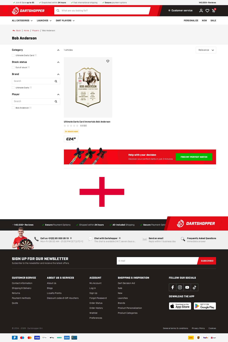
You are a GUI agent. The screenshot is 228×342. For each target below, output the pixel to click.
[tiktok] (194, 287)
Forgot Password (98, 298)
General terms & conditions (175, 328)
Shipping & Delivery (21, 288)
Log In (92, 288)
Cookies (212, 328)
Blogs (50, 288)
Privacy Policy (198, 328)
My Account (95, 283)
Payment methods (21, 298)
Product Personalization (130, 308)
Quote (15, 303)
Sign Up (93, 293)
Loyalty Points (54, 293)
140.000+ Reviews (207, 2)
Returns (16, 293)
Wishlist (93, 313)
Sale (120, 288)
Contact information (22, 283)
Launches (42, 20)
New (120, 293)
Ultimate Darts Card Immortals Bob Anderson (87, 121)
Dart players (64, 20)
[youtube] (187, 287)
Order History (96, 308)
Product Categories (128, 313)
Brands (121, 303)
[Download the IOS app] (180, 306)
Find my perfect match (194, 157)
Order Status (95, 303)
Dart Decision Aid (126, 283)
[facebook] (172, 287)
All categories (20, 20)
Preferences (95, 318)
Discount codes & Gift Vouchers (62, 298)
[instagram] (180, 287)
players (35, 30)
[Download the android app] (205, 306)
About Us (51, 283)
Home (26, 30)
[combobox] (103, 10)
